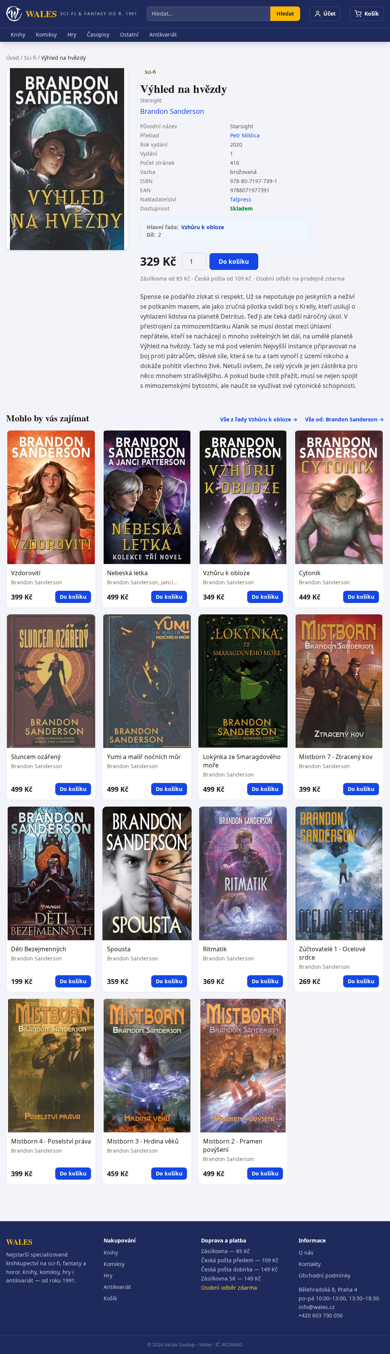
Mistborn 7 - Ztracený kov (335, 757)
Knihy (18, 34)
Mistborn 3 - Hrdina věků (143, 1141)
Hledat (285, 13)
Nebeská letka (127, 573)
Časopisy (98, 34)
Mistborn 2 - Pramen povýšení (232, 1145)
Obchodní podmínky (324, 1275)
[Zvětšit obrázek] (67, 159)
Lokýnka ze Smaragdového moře (242, 761)
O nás (306, 1252)
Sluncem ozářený (36, 757)
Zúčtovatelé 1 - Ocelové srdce (332, 953)
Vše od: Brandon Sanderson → (344, 419)
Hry (71, 34)
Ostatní (129, 34)
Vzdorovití (25, 573)
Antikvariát (163, 34)
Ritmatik (215, 949)
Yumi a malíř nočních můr (144, 757)
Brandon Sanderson (172, 111)
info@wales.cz (317, 1307)
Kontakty (310, 1264)
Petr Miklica (245, 135)
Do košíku (234, 261)
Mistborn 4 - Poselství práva (51, 1141)
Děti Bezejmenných (38, 949)
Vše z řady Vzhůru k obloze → (258, 419)
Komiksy (46, 34)
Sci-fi (30, 57)
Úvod (12, 57)
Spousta (119, 949)
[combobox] (208, 13)
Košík (110, 1298)
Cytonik (310, 573)
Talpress (240, 199)
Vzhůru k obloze (202, 227)
